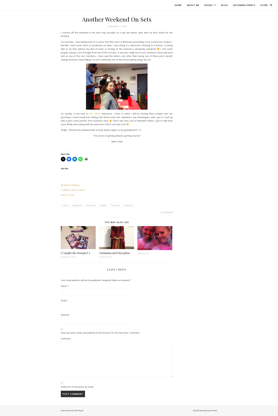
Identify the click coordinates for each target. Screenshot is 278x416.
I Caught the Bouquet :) (75, 253)
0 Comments (167, 212)
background (77, 205)
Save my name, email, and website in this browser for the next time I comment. (100, 332)
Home (178, 5)
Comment (66, 338)
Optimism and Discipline (114, 253)
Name (64, 286)
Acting (65, 205)
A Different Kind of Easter (73, 190)
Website (65, 314)
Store (264, 5)
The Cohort (115, 205)
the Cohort (95, 113)
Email (64, 300)
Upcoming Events (244, 5)
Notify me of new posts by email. (77, 386)
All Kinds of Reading (70, 185)
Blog (224, 5)
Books (208, 5)
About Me (193, 5)
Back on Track (67, 195)
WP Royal (79, 410)
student (103, 205)
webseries (129, 205)
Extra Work (91, 205)
